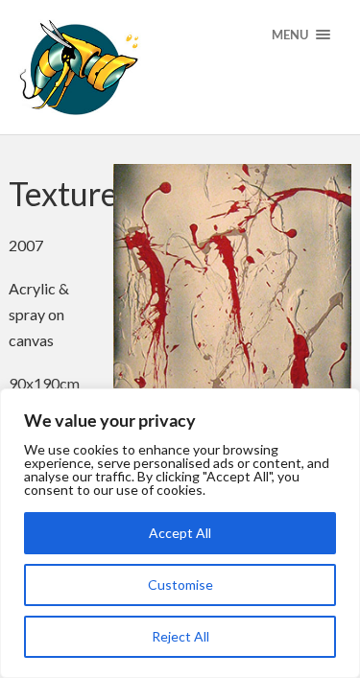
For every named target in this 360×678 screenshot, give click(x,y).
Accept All (180, 533)
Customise (180, 584)
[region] (180, 533)
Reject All (180, 636)
